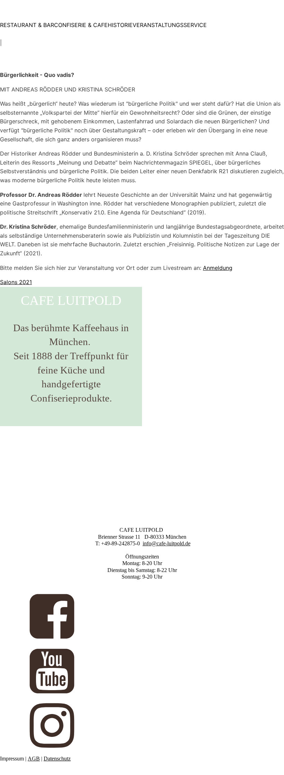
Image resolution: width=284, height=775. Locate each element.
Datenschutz (57, 758)
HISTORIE (120, 24)
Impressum (12, 758)
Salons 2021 (16, 282)
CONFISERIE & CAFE (81, 24)
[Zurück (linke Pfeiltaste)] (12, 387)
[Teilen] (246, 7)
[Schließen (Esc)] (261, 7)
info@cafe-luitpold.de (166, 543)
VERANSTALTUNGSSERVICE (170, 24)
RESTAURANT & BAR (27, 24)
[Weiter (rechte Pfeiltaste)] (272, 387)
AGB (34, 758)
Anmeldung (217, 267)
